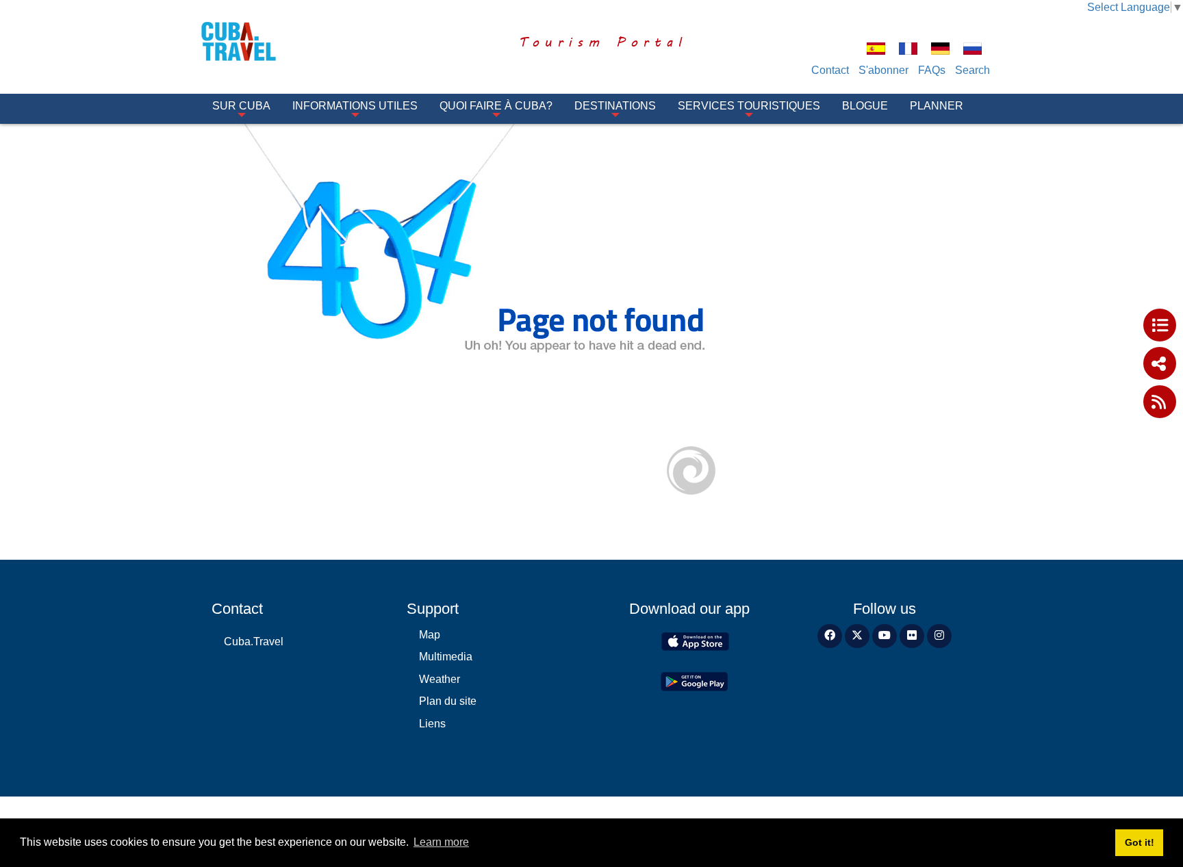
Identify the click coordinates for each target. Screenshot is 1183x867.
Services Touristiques (749, 106)
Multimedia (445, 656)
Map (429, 634)
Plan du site (447, 701)
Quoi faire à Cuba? (496, 106)
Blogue (865, 106)
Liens (432, 723)
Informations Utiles (355, 106)
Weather (439, 679)
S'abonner (883, 70)
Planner (936, 106)
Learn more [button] (441, 842)
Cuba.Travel (253, 641)
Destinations (615, 106)
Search (972, 70)
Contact (830, 70)
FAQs (931, 70)
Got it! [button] (1139, 842)
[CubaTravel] (257, 41)
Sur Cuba (241, 106)
